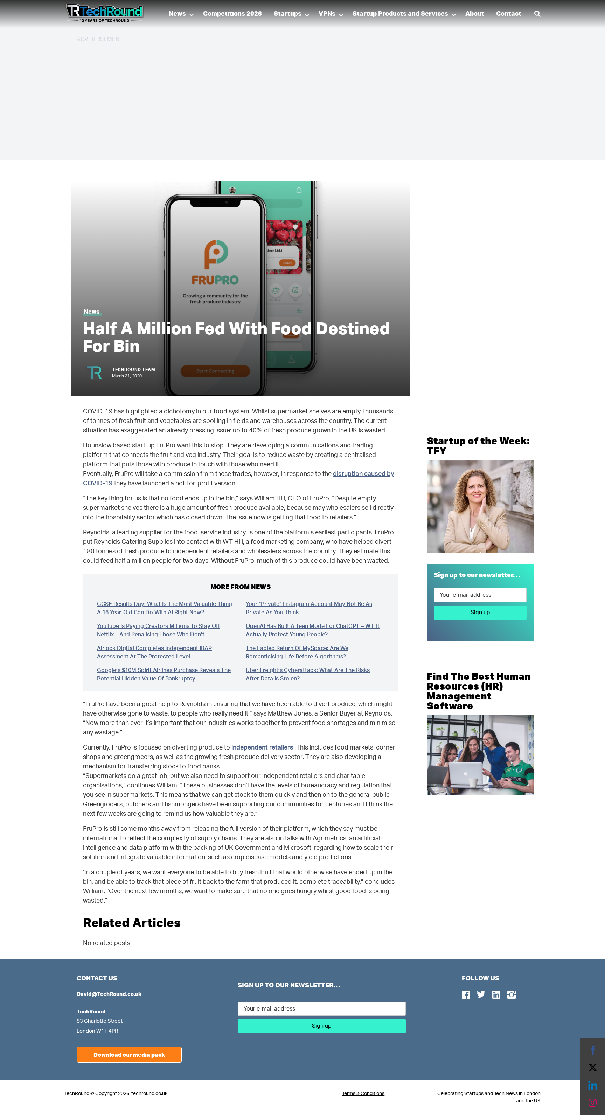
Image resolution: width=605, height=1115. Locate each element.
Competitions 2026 (232, 14)
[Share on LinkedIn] (592, 1085)
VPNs (327, 14)
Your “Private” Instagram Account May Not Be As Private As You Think (309, 608)
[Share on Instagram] (592, 1102)
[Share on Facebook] (592, 1050)
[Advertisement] (287, 98)
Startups (287, 14)
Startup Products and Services (400, 14)
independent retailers (262, 748)
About (474, 14)
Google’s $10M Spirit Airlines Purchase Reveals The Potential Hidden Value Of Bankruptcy (164, 675)
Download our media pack (129, 1054)
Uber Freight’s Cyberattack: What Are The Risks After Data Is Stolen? (308, 675)
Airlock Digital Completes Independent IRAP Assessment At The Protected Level (154, 652)
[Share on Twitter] (592, 1067)
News (177, 14)
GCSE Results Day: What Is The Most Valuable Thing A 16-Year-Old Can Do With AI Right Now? (164, 608)
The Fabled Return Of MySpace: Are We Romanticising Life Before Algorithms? (297, 652)
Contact (508, 14)
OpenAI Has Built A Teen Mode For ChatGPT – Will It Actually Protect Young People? (313, 630)
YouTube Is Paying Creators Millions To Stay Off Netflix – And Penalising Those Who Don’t (158, 630)
